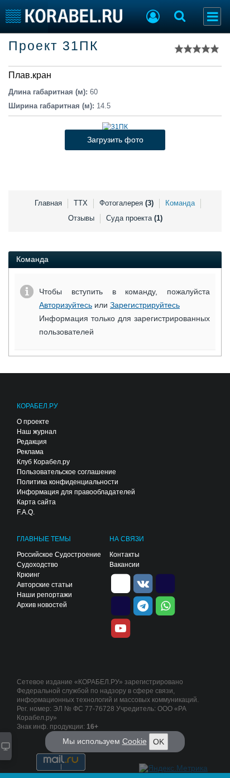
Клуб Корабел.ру (43, 462)
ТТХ (81, 203)
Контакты (124, 555)
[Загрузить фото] (115, 127)
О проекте (33, 422)
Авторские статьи (45, 585)
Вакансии (124, 565)
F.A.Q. (26, 512)
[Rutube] (165, 582)
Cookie (134, 741)
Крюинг (28, 575)
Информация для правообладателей (76, 492)
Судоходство (37, 565)
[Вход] (153, 18)
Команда (180, 203)
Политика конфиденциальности (67, 482)
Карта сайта (36, 502)
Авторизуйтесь (65, 304)
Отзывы (81, 218)
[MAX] (120, 605)
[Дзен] (120, 582)
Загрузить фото (115, 139)
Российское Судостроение (59, 555)
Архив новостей (42, 605)
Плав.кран (29, 75)
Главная (48, 203)
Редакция (32, 442)
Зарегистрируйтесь (145, 304)
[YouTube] (120, 627)
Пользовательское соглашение (66, 472)
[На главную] (64, 16)
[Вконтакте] (143, 582)
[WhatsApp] (165, 605)
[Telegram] (143, 605)
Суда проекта (134, 218)
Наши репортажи (44, 595)
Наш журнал (36, 432)
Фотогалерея (126, 203)
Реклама (30, 452)
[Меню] (212, 16)
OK (158, 741)
